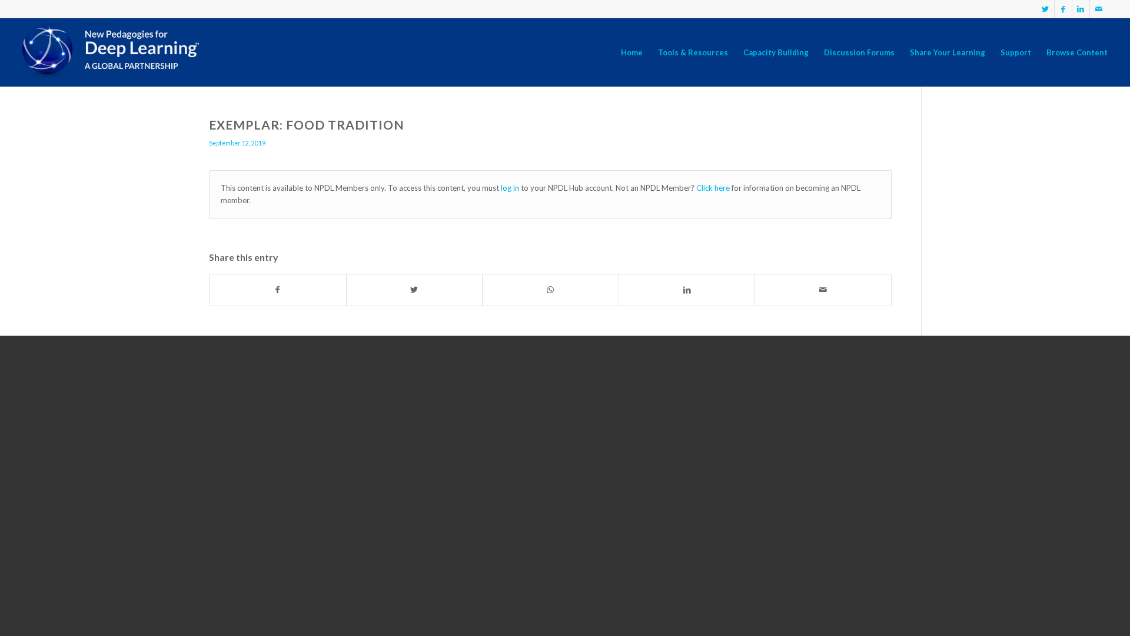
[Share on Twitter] (415, 289)
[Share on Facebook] (278, 289)
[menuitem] (631, 52)
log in (510, 188)
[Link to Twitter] (1045, 9)
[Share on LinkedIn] (687, 289)
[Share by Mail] (823, 289)
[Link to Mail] (1099, 9)
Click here (713, 188)
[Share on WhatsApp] (551, 289)
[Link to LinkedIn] (1080, 9)
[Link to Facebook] (1063, 9)
